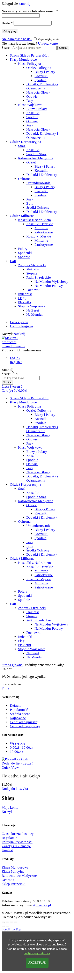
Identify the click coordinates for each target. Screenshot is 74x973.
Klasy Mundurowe (23, 59)
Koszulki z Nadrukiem (34, 220)
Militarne (41, 228)
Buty (29, 203)
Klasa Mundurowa (15, 867)
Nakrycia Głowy (38, 92)
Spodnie (40, 80)
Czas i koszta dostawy (18, 834)
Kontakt (7, 850)
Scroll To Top (11, 929)
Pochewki (33, 290)
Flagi (21, 298)
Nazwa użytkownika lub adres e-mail (30, 11)
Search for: (10, 48)
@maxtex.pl (42, 905)
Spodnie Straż (36, 154)
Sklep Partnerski (13, 884)
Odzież (31, 162)
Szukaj (63, 47)
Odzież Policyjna (38, 68)
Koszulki (41, 76)
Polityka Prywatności (17, 842)
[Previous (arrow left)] (3, 926)
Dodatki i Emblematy (41, 175)
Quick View (10, 767)
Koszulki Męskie (38, 236)
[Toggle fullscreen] (11, 922)
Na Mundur (34, 314)
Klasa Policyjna (29, 64)
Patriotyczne (44, 232)
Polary (23, 249)
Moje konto (10, 808)
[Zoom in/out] (15, 922)
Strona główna (12, 665)
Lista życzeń (19, 322)
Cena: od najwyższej (25, 726)
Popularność (19, 710)
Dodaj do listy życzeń (17, 763)
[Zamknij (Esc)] (3, 922)
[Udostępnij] (7, 922)
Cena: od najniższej (24, 722)
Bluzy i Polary (45, 72)
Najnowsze (18, 718)
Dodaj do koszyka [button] (15, 789)
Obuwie (32, 96)
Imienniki (25, 294)
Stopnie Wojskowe (31, 306)
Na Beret (32, 310)
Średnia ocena (20, 714)
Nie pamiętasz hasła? (17, 39)
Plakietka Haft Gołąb (21, 776)
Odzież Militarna (22, 216)
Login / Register (21, 326)
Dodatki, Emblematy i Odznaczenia (42, 86)
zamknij (24, 4)
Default (15, 706)
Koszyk (7, 812)
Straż (21, 146)
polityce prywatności (37, 953)
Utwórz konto (48, 43)
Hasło (7, 23)
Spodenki (25, 253)
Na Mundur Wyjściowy (51, 282)
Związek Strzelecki (32, 265)
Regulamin (9, 838)
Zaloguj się (9, 31)
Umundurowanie (38, 183)
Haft (13, 261)
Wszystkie (17, 743)
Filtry (6, 688)
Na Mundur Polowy (49, 286)
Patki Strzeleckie (38, 277)
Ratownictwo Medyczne (35, 158)
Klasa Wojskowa (30, 105)
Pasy (29, 101)
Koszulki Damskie (39, 224)
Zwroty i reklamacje (16, 846)
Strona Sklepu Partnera (29, 55)
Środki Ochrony (38, 208)
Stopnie (31, 273)
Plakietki (32, 269)
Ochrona (24, 179)
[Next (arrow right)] (7, 926)
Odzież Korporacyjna (25, 142)
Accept (37, 963)
